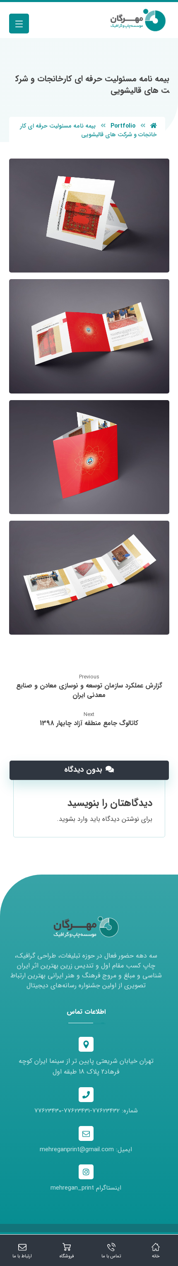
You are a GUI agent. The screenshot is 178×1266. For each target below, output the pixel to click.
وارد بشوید (73, 819)
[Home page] (153, 125)
